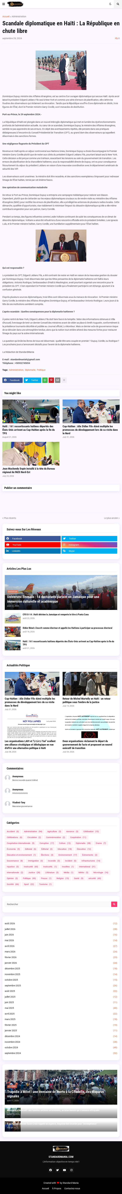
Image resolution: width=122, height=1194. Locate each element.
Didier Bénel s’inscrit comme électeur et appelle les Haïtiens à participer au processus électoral (67, 628)
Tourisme (45, 884)
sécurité (94, 878)
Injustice (13, 866)
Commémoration (55, 837)
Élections (47, 855)
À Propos (56, 1188)
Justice (34, 872)
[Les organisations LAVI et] (32, 726)
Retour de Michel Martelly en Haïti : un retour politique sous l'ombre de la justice (87, 700)
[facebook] (50, 1170)
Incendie (54, 861)
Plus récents (10, 518)
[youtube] (64, 1170)
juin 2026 (61, 934)
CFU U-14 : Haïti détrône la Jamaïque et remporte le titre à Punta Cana (56, 614)
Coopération (78, 837)
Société (13, 884)
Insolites (68, 866)
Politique (41, 370)
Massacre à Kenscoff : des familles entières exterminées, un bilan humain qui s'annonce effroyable (53, 1110)
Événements (89, 855)
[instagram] (71, 1170)
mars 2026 (61, 951)
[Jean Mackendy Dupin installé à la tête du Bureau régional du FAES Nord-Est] (30, 454)
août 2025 (61, 991)
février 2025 (61, 1025)
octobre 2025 (61, 980)
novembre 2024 (61, 1042)
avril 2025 (61, 1013)
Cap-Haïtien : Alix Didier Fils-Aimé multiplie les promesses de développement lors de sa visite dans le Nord (90, 430)
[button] (3, 4)
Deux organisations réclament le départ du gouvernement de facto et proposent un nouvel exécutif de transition (87, 744)
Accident (13, 831)
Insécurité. (50, 866)
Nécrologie (100, 872)
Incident (70, 861)
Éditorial (47, 849)
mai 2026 (61, 940)
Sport (29, 884)
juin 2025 (61, 1002)
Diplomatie (30, 370)
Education (65, 849)
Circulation (34, 837)
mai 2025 (61, 1008)
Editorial (30, 849)
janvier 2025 (61, 1030)
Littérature (52, 872)
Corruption (47, 843)
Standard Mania (71, 1183)
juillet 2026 (61, 929)
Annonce (72, 831)
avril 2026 (61, 946)
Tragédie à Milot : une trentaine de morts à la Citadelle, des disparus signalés (55, 1094)
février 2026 (61, 957)
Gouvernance (15, 861)
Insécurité (31, 866)
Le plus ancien (111, 518)
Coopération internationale (20, 843)
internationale (15, 872)
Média (68, 872)
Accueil (5, 16)
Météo (83, 872)
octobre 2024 (61, 1047)
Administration (19, 16)
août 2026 (61, 923)
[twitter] (57, 1170)
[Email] (57, 380)
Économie (13, 849)
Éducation (84, 849)
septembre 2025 (61, 985)
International (87, 866)
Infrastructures (90, 861)
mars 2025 (61, 1019)
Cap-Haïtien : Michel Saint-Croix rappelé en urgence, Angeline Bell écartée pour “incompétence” (52, 1123)
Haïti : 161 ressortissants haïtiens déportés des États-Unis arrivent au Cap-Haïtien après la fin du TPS (28, 430)
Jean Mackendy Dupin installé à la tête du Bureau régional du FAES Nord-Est (28, 470)
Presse (46, 878)
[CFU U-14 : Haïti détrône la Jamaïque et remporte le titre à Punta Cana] (13, 618)
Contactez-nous (72, 1188)
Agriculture (54, 831)
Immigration (35, 861)
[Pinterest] (51, 380)
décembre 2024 (61, 1036)
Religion (63, 878)
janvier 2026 (61, 963)
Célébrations (14, 837)
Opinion (12, 878)
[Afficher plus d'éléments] (64, 380)
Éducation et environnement (21, 855)
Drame (101, 843)
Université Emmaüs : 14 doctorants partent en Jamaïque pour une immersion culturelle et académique (53, 599)
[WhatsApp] (45, 380)
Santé (78, 878)
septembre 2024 (61, 1053)
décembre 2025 (61, 968)
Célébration (91, 831)
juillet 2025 (61, 997)
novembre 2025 (61, 974)
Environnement (67, 855)
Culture (65, 843)
